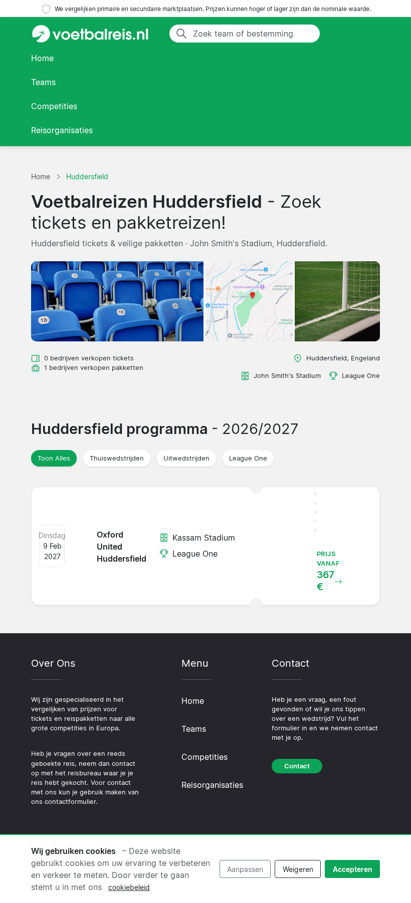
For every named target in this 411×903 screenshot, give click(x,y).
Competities (54, 106)
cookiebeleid (129, 887)
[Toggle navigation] (368, 34)
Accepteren (352, 869)
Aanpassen (245, 869)
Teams (43, 82)
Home (42, 58)
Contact (297, 766)
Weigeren (298, 869)
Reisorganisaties (62, 130)
